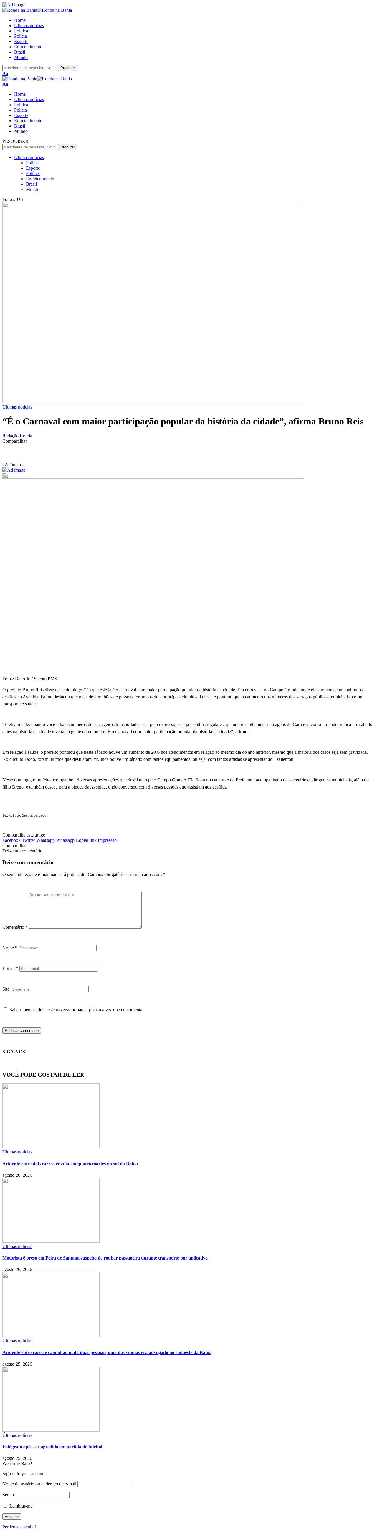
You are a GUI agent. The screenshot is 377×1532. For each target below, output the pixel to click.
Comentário (15, 927)
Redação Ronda (17, 435)
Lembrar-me (20, 1505)
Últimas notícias (17, 406)
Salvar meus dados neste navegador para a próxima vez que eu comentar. (77, 1009)
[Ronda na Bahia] (37, 10)
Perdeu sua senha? (19, 1526)
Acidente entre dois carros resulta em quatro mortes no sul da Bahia (70, 1163)
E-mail (10, 968)
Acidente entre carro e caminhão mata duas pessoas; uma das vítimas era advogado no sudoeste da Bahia (106, 1352)
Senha (8, 1494)
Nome (9, 947)
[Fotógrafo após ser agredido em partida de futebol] (51, 1429)
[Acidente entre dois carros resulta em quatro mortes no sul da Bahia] (51, 1146)
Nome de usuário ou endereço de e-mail (39, 1483)
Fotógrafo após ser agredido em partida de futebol (52, 1446)
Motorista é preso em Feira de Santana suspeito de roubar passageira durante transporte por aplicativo (105, 1257)
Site (5, 988)
